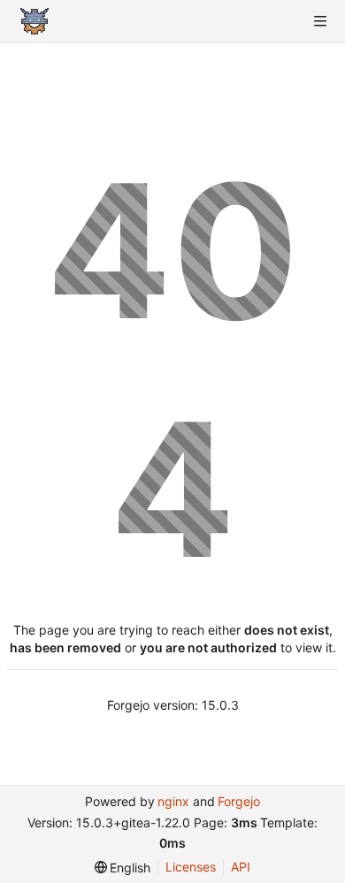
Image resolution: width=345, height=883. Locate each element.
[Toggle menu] (320, 21)
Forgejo (239, 801)
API (240, 866)
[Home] (34, 21)
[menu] (123, 867)
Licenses (190, 866)
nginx (173, 801)
